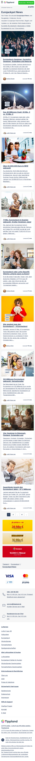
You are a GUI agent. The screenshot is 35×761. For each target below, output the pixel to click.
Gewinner (9, 50)
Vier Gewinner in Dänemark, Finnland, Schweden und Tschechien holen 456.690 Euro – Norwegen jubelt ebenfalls (17, 436)
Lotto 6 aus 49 (6, 631)
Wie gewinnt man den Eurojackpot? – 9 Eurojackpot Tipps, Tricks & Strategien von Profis (15, 327)
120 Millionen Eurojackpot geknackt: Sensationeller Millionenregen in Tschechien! (15, 381)
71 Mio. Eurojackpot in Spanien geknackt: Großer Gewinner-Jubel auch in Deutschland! (17, 222)
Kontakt (4, 709)
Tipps (7, 105)
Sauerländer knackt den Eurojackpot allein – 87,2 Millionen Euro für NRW (17, 489)
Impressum (5, 697)
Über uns (4, 675)
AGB (2, 679)
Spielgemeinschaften (8, 648)
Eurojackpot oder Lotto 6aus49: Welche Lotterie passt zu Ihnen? (16, 273)
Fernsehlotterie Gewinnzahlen (11, 667)
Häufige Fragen (6, 706)
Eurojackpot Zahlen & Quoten (11, 660)
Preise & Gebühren (7, 682)
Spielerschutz (6, 691)
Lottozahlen (5, 657)
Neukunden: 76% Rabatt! (26, 2)
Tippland (6, 564)
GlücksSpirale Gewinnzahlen (11, 663)
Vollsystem (5, 634)
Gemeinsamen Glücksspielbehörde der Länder (14, 756)
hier (23, 742)
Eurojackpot (15, 564)
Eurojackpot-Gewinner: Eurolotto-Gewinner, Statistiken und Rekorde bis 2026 (17, 61)
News (7, 52)
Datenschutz (5, 694)
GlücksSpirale (6, 641)
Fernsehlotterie (6, 645)
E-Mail (3, 713)
